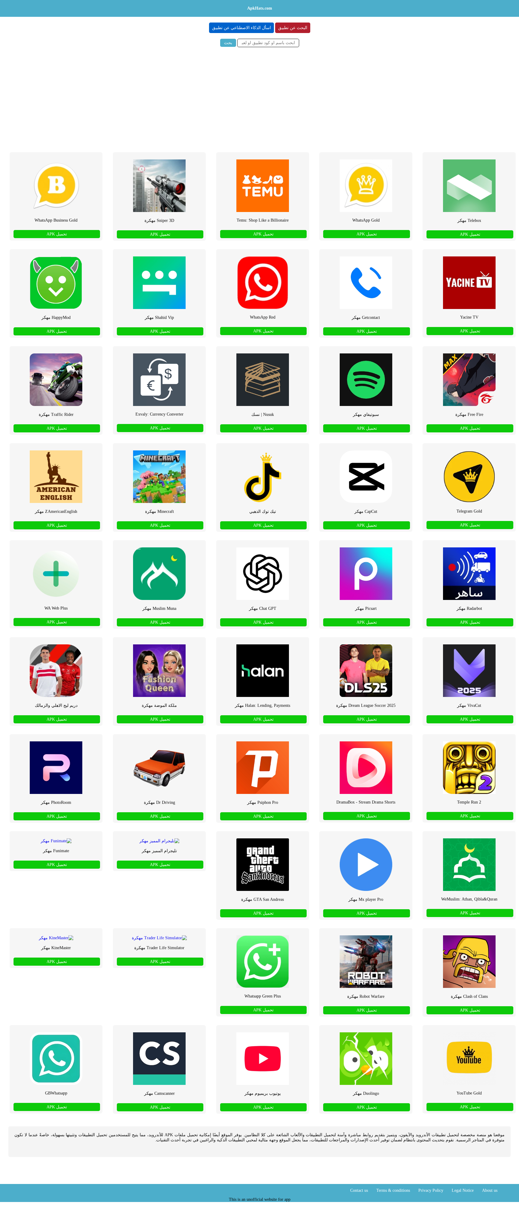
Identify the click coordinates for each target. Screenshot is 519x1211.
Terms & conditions (393, 1190)
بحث (228, 43)
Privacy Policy (430, 1190)
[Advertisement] (259, 98)
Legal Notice (463, 1190)
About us (489, 1190)
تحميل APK (470, 234)
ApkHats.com (259, 8)
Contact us (359, 1190)
